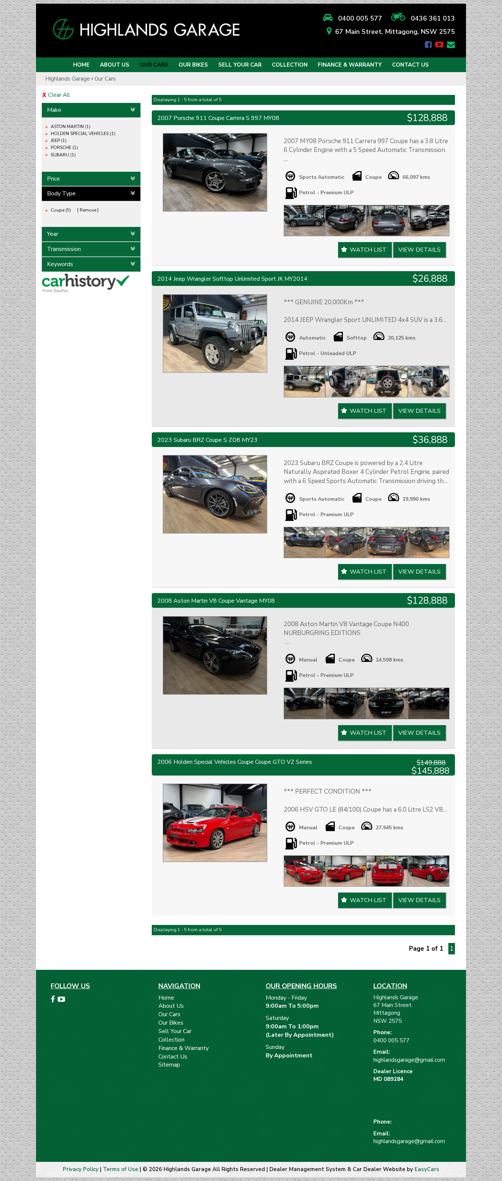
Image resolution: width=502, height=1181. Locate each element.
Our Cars (154, 64)
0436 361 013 (430, 18)
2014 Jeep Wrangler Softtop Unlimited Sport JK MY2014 (232, 279)
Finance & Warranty (350, 64)
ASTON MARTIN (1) (70, 127)
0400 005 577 (357, 18)
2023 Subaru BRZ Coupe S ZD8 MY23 (207, 440)
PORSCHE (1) (64, 147)
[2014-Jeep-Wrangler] (215, 333)
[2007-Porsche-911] (215, 172)
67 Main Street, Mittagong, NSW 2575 (395, 31)
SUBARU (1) (63, 155)
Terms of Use (121, 1169)
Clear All (59, 95)
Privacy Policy (81, 1169)
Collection (290, 64)
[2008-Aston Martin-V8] (215, 655)
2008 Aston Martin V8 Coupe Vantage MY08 (216, 601)
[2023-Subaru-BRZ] (215, 494)
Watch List (368, 250)
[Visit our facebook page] (54, 1000)
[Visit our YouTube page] (62, 1000)
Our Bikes (193, 64)
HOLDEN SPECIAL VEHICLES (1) (83, 133)
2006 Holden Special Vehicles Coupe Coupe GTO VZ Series (234, 762)
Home (81, 64)
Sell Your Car (240, 64)
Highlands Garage (67, 78)
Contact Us (410, 64)
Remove (88, 210)
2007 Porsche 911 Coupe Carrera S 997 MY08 (218, 118)
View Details (419, 250)
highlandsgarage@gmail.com (409, 1060)
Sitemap (169, 1065)
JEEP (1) (59, 140)
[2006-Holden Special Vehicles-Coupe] (215, 823)
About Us (114, 64)
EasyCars (427, 1169)
